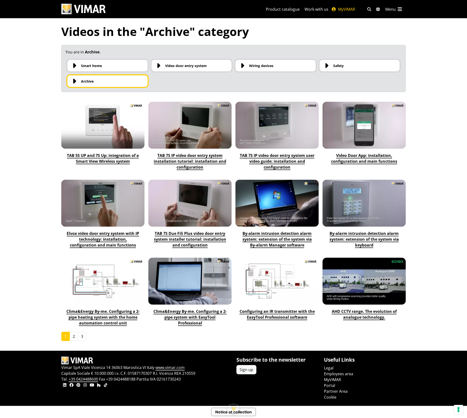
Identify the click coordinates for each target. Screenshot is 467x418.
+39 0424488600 (83, 379)
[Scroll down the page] (233, 408)
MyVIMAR (346, 9)
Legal (328, 368)
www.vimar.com (170, 367)
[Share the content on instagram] (85, 385)
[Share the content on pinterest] (78, 385)
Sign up (246, 369)
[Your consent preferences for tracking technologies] (458, 409)
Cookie (330, 397)
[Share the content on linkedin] (64, 385)
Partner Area (336, 391)
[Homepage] (146, 360)
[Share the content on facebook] (71, 385)
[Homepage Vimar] (83, 9)
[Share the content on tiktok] (105, 385)
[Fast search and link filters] (369, 9)
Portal (329, 385)
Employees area (338, 373)
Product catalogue (283, 9)
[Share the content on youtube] (92, 385)
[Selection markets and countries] (378, 9)
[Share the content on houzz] (98, 385)
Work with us (316, 9)
